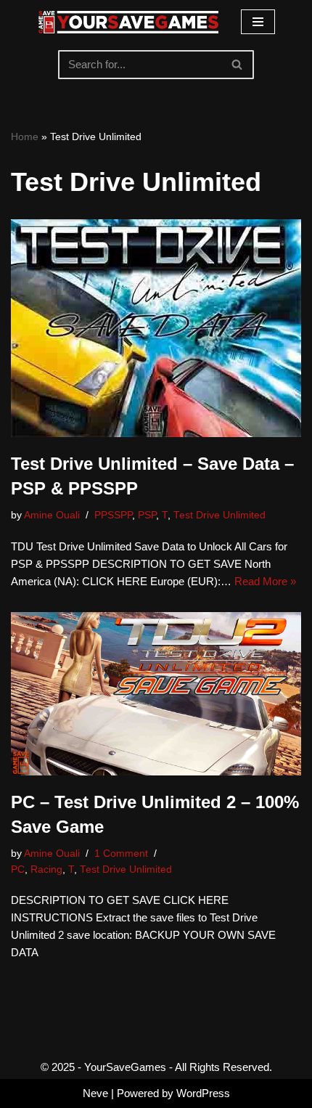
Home (24, 136)
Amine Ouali (52, 515)
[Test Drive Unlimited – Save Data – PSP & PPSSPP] (156, 328)
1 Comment (121, 853)
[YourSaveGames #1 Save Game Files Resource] (128, 22)
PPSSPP (113, 515)
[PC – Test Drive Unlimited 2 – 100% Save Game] (156, 693)
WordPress (203, 1093)
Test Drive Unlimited (219, 515)
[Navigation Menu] (258, 21)
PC (18, 869)
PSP (147, 515)
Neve (95, 1093)
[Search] (237, 64)
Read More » (265, 581)
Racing (46, 869)
